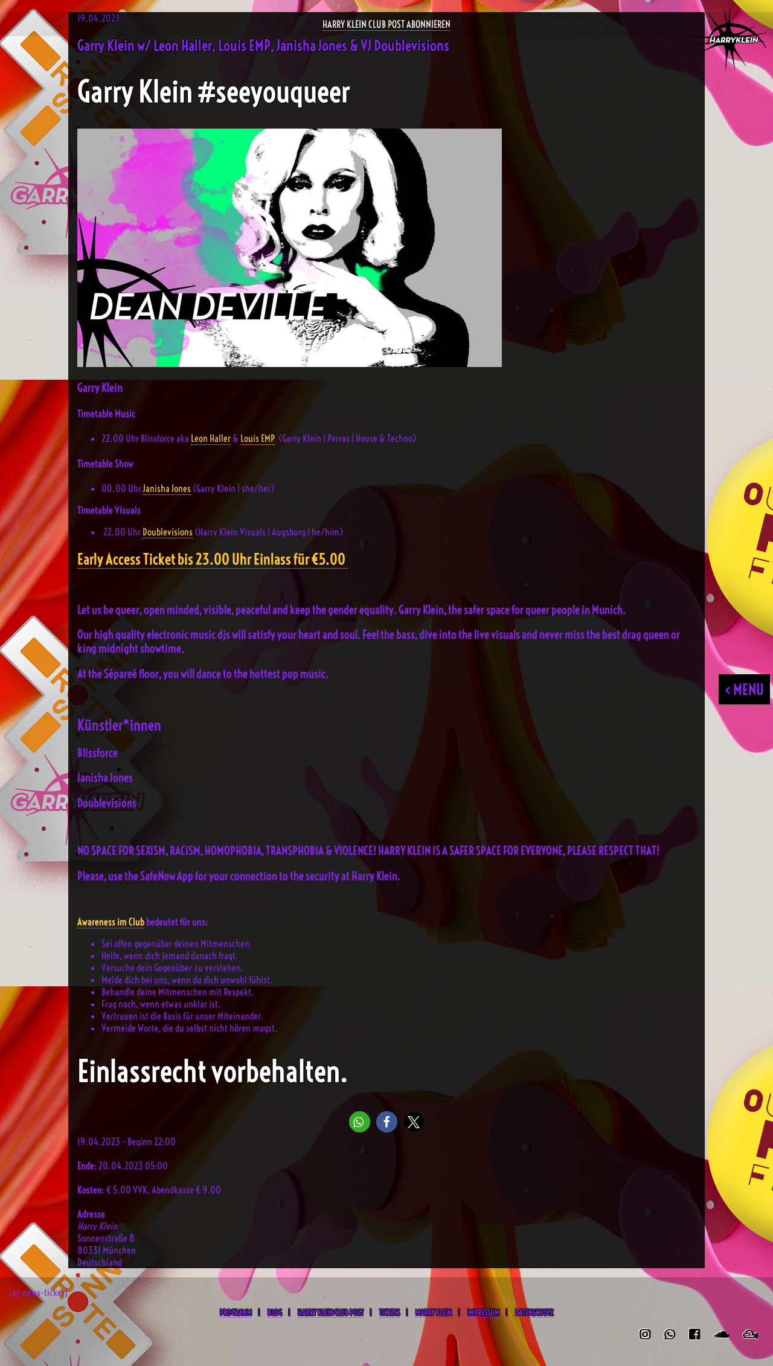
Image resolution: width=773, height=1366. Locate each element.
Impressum (483, 1312)
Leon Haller (211, 438)
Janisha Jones (167, 488)
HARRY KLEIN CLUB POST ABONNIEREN (386, 24)
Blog (275, 1312)
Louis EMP (257, 438)
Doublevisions (168, 532)
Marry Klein (433, 1312)
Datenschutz (534, 1312)
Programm (236, 1312)
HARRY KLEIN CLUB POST (331, 1312)
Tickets (389, 1312)
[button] (359, 1121)
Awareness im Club (110, 922)
